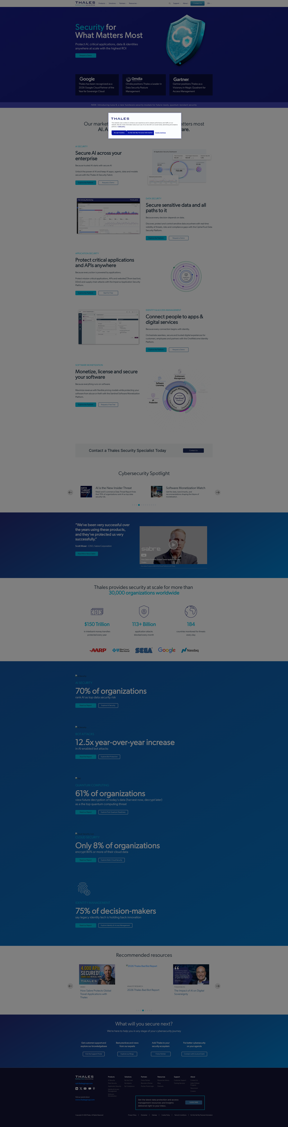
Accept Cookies (119, 132)
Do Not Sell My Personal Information (140, 132)
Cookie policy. (121, 126)
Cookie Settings (160, 132)
